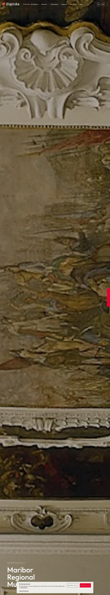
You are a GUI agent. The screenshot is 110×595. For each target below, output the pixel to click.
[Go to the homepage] (10, 4)
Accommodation (54, 4)
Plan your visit (73, 4)
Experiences (64, 4)
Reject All (72, 585)
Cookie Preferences (24, 591)
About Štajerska (34, 4)
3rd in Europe (26, 4)
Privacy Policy (24, 587)
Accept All (85, 585)
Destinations (44, 4)
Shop (81, 4)
